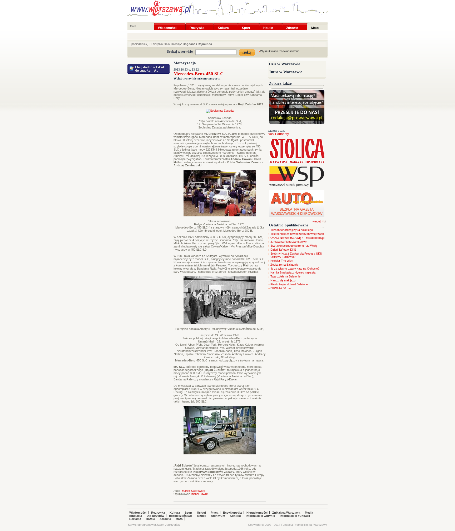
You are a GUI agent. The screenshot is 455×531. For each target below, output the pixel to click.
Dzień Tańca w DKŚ (283, 249)
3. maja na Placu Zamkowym (288, 241)
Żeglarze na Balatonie (284, 264)
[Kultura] (223, 24)
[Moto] (315, 24)
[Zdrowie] (292, 24)
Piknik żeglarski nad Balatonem (290, 284)
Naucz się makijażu (282, 280)
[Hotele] (268, 24)
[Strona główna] (161, 8)
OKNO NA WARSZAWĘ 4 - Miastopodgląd (297, 237)
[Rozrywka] (197, 24)
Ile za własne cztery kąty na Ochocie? (294, 268)
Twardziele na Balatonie (285, 276)
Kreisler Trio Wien (281, 260)
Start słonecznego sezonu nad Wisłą (293, 245)
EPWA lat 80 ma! (280, 288)
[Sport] (246, 24)
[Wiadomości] (167, 24)
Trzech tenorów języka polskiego (291, 229)
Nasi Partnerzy (278, 134)
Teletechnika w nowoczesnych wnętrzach (297, 233)
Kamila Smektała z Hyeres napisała (292, 272)
